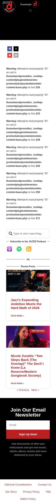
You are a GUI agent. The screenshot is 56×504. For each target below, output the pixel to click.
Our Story (11, 491)
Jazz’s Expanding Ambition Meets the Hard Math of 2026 (26, 303)
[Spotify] (21, 248)
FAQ (48, 491)
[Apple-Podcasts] (11, 248)
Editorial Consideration (18, 484)
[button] (30, 10)
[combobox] (28, 233)
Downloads (25, 4)
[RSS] (30, 248)
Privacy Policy (31, 491)
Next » (35, 389)
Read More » (17, 316)
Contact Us (44, 484)
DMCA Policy (28, 498)
